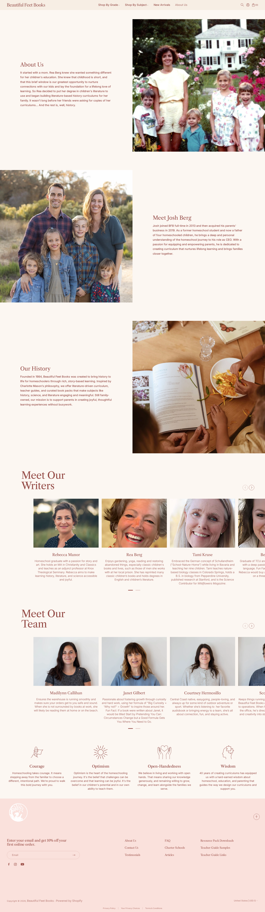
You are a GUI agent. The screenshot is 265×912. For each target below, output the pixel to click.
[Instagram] (15, 864)
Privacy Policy (109, 908)
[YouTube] (22, 864)
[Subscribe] (74, 855)
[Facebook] (9, 864)
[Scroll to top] (256, 818)
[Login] (248, 5)
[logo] (26, 5)
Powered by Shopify (69, 900)
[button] (242, 5)
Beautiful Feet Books (40, 900)
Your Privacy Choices (130, 908)
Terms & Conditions (153, 908)
